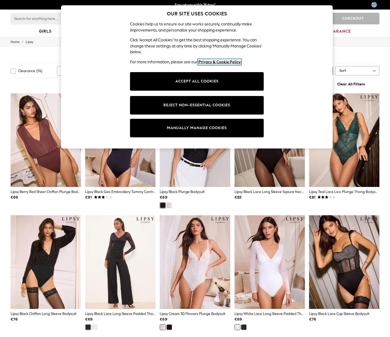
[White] (94, 327)
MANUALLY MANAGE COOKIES (197, 128)
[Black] (162, 205)
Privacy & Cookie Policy (219, 62)
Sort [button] (342, 70)
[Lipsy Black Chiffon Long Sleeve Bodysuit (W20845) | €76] (46, 262)
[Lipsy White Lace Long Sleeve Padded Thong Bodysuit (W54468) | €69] (270, 262)
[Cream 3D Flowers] (169, 205)
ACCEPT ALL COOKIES (197, 81)
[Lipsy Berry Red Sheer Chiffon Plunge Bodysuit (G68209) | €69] (46, 140)
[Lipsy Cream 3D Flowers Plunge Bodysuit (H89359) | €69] (195, 262)
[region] (197, 76)
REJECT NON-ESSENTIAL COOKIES (196, 105)
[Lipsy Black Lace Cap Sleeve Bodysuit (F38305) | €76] (344, 262)
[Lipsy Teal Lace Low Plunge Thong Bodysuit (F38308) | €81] (344, 140)
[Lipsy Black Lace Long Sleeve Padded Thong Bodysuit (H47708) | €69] (120, 262)
